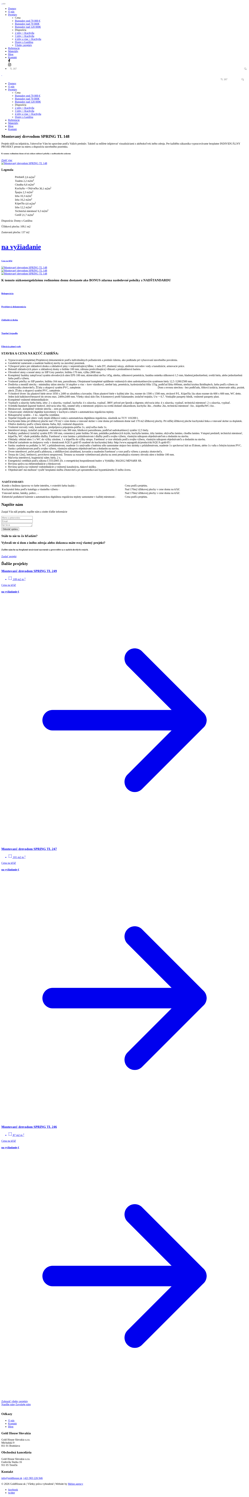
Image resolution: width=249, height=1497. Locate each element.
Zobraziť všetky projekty (14, 1401)
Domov (12, 8)
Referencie (14, 48)
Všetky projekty (23, 45)
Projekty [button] (12, 14)
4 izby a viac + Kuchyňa (28, 39)
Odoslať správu (10, 529)
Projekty (12, 89)
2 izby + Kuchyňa (24, 33)
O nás (11, 11)
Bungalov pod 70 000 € (27, 20)
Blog (10, 54)
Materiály (13, 51)
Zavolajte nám (23, 1404)
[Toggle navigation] (4, 3)
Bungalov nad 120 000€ (28, 26)
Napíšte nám (8, 1404)
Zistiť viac (6, 160)
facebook (13, 1489)
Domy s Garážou (24, 42)
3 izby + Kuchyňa (24, 36)
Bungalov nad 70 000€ (27, 23)
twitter (11, 1492)
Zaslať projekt (8, 556)
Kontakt (12, 57)
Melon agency (75, 1483)
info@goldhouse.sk (11, 1478)
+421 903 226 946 (33, 1478)
